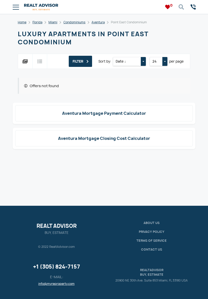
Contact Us (151, 249)
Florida (37, 22)
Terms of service (151, 240)
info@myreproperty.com (56, 284)
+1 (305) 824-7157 (56, 266)
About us (152, 223)
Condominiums (74, 22)
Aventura (98, 22)
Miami (52, 22)
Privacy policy (151, 232)
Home (22, 22)
